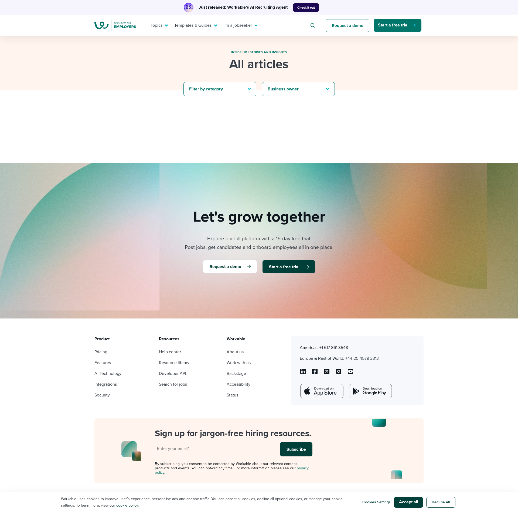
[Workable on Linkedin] (303, 373)
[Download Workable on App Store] (321, 391)
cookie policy (127, 505)
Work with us (239, 362)
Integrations (105, 384)
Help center (170, 352)
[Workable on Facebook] (315, 373)
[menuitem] (158, 25)
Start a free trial (393, 25)
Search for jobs (173, 384)
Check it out (306, 7)
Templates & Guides (193, 25)
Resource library (174, 362)
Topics (156, 25)
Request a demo (347, 25)
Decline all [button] (441, 502)
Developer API (172, 373)
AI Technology (107, 373)
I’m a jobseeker (237, 25)
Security (102, 395)
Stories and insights (268, 52)
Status (232, 395)
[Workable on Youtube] (326, 373)
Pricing (100, 352)
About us (235, 352)
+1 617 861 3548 (333, 347)
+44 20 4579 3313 (362, 358)
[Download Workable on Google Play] (369, 391)
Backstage (236, 373)
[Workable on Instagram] (350, 373)
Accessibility (238, 384)
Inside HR (239, 52)
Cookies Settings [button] (376, 502)
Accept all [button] (408, 502)
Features (102, 362)
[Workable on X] (338, 373)
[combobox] (313, 25)
